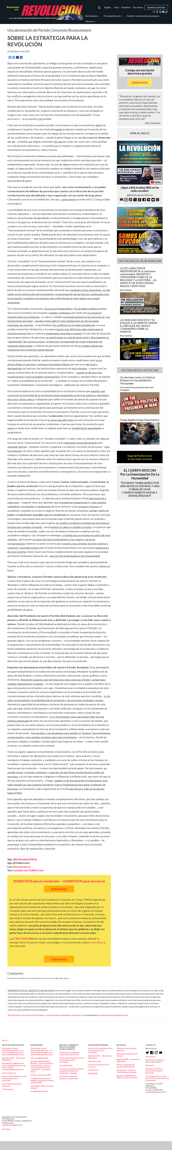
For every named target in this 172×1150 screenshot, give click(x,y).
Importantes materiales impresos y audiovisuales (68, 1077)
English (107, 7)
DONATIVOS (93, 1070)
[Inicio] (43, 11)
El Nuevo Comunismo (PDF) (41, 1075)
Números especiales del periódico (126, 1066)
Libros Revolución (66, 1065)
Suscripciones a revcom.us (20, 1015)
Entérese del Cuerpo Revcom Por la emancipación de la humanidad (14, 1078)
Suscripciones (150, 1056)
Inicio (116, 7)
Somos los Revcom (9, 1073)
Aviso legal (6, 1129)
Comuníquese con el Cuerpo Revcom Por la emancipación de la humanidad (157, 1078)
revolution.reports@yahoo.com (113, 1015)
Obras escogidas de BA (39, 1058)
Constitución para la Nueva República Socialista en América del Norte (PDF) (42, 1080)
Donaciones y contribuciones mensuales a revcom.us (57, 1015)
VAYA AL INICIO (140, 133)
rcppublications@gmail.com (155, 1092)
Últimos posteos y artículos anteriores (127, 1049)
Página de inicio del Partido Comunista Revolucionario (69, 1053)
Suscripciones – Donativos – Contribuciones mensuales (127, 1071)
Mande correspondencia (154, 1060)
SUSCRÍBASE (93, 1073)
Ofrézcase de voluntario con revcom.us (98, 1066)
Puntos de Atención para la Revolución (12, 1085)
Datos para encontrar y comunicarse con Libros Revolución (154, 1071)
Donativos (126, 7)
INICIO (5, 1041)
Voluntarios (149, 1065)
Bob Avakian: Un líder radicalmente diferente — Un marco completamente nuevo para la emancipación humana (13, 1051)
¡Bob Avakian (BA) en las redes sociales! (42, 1087)
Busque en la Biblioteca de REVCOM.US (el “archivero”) (127, 1077)
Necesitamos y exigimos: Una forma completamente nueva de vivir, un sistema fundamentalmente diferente (14, 1066)
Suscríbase (138, 7)
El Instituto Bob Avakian (39, 1091)
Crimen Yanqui (7, 1089)
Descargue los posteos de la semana (127, 1055)
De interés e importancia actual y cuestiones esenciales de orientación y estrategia (71, 1071)
